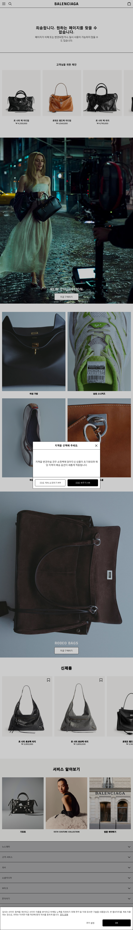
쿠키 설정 (90, 923)
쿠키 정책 (64, 914)
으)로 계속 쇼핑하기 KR (50, 482)
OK (116, 923)
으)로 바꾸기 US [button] (83, 482)
